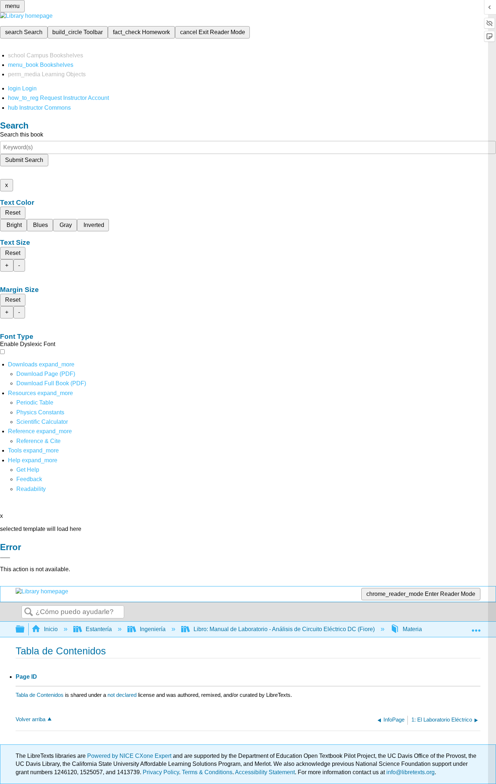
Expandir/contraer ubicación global (476, 627)
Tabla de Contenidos (40, 695)
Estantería (98, 629)
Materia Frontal (422, 629)
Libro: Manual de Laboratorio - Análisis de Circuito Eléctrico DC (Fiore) (284, 629)
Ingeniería (152, 629)
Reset (12, 213)
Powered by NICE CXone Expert (130, 756)
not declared (122, 695)
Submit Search (24, 160)
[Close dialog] (5, 557)
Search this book (21, 134)
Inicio (50, 629)
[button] (29, 479)
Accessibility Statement (265, 772)
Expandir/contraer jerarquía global (24, 629)
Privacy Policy (161, 772)
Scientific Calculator (42, 422)
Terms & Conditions (207, 772)
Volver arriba (30, 719)
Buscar (28, 612)
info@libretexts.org (410, 772)
